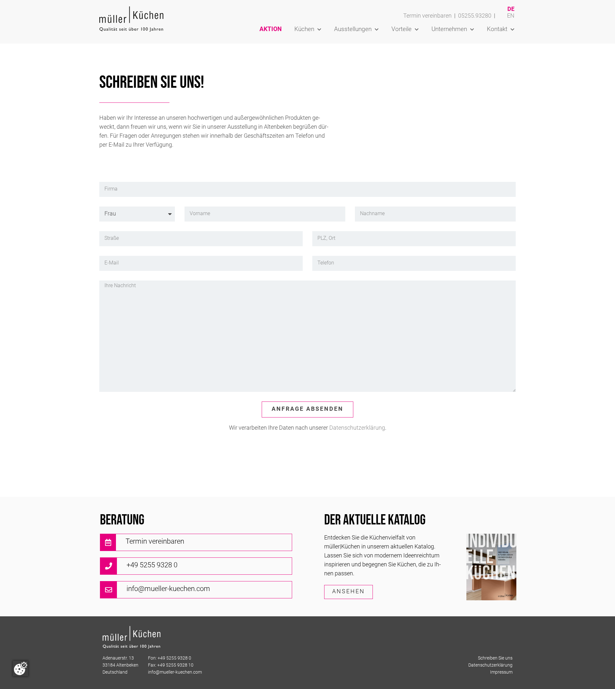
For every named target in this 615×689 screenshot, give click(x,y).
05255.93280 (474, 16)
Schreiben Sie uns (495, 658)
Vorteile (401, 30)
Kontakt (497, 30)
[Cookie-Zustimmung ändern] (20, 668)
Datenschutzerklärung (357, 428)
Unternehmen (449, 30)
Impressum (501, 672)
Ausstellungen (353, 30)
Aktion (270, 30)
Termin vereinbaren (427, 16)
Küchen (304, 30)
